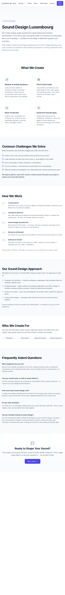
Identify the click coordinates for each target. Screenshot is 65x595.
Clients (29, 3)
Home (14, 3)
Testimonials (43, 3)
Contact (52, 3)
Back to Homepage (9, 21)
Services (21, 3)
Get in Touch (60, 3)
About (35, 3)
